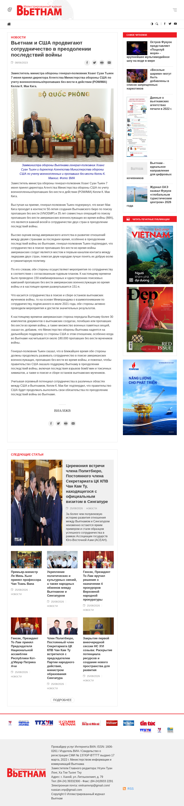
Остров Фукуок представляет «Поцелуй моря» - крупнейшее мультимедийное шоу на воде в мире (149, 51)
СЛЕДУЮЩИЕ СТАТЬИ (27, 454)
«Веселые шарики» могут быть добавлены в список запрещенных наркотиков (149, 79)
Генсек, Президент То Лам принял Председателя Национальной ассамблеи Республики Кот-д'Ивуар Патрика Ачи (24, 652)
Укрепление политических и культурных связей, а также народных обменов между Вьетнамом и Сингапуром (62, 584)
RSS (131, 788)
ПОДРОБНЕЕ (62, 700)
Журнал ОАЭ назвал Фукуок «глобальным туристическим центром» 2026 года (149, 196)
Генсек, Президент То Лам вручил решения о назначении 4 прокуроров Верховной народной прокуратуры (96, 585)
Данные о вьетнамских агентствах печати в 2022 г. (161, 103)
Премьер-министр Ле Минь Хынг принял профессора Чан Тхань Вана (26, 577)
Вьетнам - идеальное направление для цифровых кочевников (149, 170)
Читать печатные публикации (151, 219)
